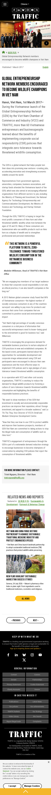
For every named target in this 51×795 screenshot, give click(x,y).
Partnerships (37, 680)
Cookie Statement (37, 684)
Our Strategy (37, 711)
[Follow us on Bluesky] (23, 10)
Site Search (37, 716)
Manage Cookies (32, 786)
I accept (12, 786)
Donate (13, 680)
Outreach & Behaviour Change (32, 504)
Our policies (13, 706)
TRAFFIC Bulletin (14, 711)
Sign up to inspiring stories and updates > (25, 648)
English (45, 67)
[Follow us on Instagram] (28, 10)
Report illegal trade (14, 721)
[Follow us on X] (37, 10)
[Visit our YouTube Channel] (32, 10)
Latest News (37, 701)
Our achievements (37, 706)
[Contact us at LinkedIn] (19, 10)
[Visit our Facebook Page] (14, 10)
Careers (37, 675)
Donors (37, 689)
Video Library (14, 716)
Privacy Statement (14, 684)
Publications (13, 701)
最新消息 (12, 52)
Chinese (24, 4)
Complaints (37, 721)
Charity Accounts (13, 689)
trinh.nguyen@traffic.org (14, 477)
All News (25, 598)
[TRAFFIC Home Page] (3, 52)
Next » (35, 620)
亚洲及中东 (23, 501)
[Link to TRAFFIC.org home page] (25, 16)
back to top (25, 791)
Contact (14, 675)
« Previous (15, 620)
